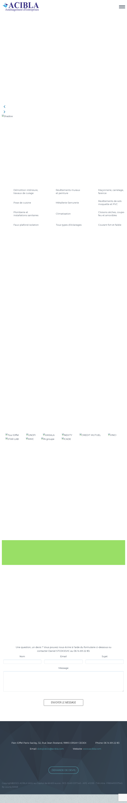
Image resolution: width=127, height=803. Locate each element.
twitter (54, 730)
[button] (63, 106)
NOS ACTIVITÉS (112, 10)
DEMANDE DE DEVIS (63, 770)
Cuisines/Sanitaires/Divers (80, 266)
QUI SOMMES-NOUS (86, 10)
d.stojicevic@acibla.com (50, 749)
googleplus (69, 730)
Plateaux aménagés (53, 266)
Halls (19, 266)
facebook (62, 730)
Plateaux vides (32, 266)
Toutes (10, 266)
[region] (63, 68)
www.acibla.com (92, 749)
